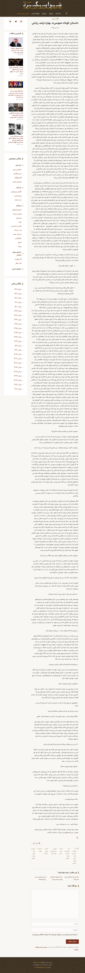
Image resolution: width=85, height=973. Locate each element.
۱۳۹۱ (16, 345)
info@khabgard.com (41, 967)
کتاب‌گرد (57, 13)
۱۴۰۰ (16, 306)
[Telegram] (15, 21)
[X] (10, 21)
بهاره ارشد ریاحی (60, 851)
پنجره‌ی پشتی (17, 181)
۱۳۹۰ (16, 350)
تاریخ (20, 242)
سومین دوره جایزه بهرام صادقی (33, 853)
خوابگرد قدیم (36, 13)
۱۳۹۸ (16, 315)
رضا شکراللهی (36, 962)
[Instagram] (21, 21)
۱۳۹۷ (16, 319)
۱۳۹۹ (16, 311)
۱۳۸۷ (16, 363)
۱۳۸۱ (16, 389)
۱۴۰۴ (16, 289)
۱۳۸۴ (16, 376)
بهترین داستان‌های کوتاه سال (53, 851)
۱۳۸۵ (16, 371)
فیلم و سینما (17, 214)
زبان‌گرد (51, 13)
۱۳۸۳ (16, 380)
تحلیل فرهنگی (17, 209)
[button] (66, 14)
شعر (20, 222)
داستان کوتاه (40, 850)
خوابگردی (18, 238)
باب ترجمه (18, 200)
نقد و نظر (18, 263)
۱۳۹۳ (16, 337)
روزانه (20, 246)
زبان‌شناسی (18, 196)
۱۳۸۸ (16, 358)
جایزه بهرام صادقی (46, 851)
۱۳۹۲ (16, 341)
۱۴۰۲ (16, 298)
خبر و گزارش (17, 173)
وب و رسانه (18, 230)
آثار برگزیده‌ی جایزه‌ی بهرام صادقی (67, 853)
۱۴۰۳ (16, 293)
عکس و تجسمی (16, 226)
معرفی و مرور (17, 169)
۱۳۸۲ (16, 384)
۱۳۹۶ (16, 324)
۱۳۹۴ (16, 332)
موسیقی (19, 218)
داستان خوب (17, 234)
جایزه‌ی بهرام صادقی (23, 13)
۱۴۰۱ (16, 302)
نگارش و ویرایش (16, 191)
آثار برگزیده (54, 19)
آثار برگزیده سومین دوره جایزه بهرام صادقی (74, 856)
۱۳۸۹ (16, 354)
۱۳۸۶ (16, 367)
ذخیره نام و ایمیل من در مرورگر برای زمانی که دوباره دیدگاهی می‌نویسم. (54, 934)
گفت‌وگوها (18, 177)
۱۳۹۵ (16, 328)
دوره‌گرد (44, 13)
